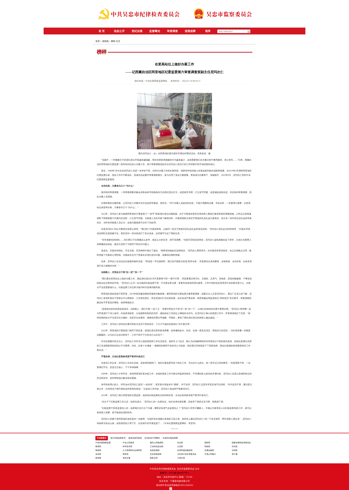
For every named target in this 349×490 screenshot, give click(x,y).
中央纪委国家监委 (103, 443)
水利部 (234, 450)
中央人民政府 (128, 443)
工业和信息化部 (156, 446)
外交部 (180, 443)
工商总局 (181, 458)
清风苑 (105, 41)
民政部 (207, 446)
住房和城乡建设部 (184, 450)
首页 (97, 41)
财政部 (98, 450)
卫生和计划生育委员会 (186, 454)
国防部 (207, 443)
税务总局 (154, 458)
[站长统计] (174, 488)
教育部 (98, 446)
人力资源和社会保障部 (132, 450)
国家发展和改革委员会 (241, 443)
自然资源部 (155, 450)
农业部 (98, 454)
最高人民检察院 (156, 443)
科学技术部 (127, 446)
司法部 (234, 446)
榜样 (113, 41)
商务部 (125, 454)
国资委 (98, 458)
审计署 (234, 454)
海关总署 (126, 458)
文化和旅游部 (155, 454)
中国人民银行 (210, 454)
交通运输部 (209, 450)
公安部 (180, 446)
